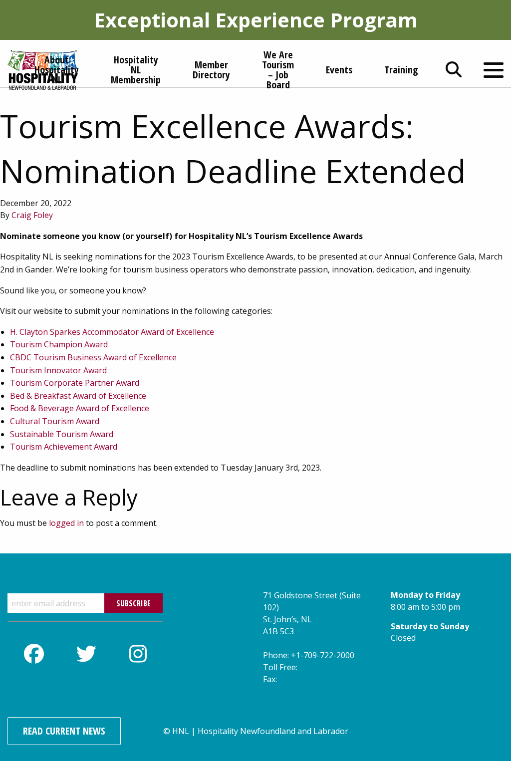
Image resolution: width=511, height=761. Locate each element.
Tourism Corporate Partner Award (74, 382)
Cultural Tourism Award (54, 421)
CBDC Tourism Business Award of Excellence (93, 357)
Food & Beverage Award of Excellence (79, 408)
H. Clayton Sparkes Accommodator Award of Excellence (112, 331)
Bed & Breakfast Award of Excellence (78, 395)
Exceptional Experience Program (256, 19)
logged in (66, 522)
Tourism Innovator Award (58, 370)
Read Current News (64, 731)
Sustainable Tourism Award (61, 434)
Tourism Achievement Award (63, 446)
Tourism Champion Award (59, 344)
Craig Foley (32, 215)
